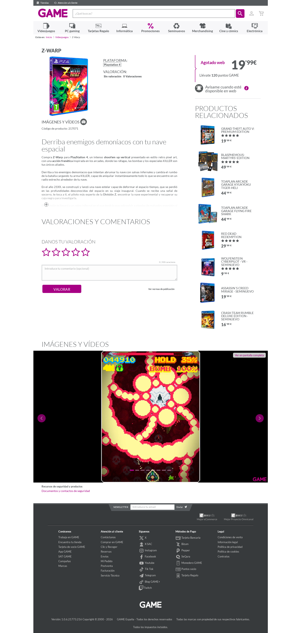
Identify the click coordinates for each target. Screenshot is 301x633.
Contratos (224, 556)
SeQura (185, 556)
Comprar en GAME (112, 542)
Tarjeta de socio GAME (71, 546)
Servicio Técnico (110, 575)
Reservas (106, 551)
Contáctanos (108, 537)
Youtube (149, 562)
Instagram (150, 550)
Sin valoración (112, 76)
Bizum (185, 544)
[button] (240, 13)
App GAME (65, 551)
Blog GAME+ (152, 581)
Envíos (105, 556)
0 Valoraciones (132, 76)
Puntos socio (188, 569)
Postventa (107, 565)
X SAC (148, 544)
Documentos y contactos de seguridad (66, 490)
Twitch (147, 587)
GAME (53, 13)
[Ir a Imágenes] (83, 122)
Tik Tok (148, 569)
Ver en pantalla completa (249, 355)
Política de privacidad (230, 546)
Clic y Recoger (109, 546)
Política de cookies (228, 551)
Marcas (62, 565)
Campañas (64, 561)
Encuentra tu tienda (69, 542)
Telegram (150, 575)
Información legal (228, 542)
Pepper (185, 550)
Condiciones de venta (230, 537)
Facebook (150, 556)
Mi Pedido (106, 561)
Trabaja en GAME (68, 537)
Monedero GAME (191, 562)
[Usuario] (251, 13)
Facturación (107, 570)
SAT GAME (65, 556)
